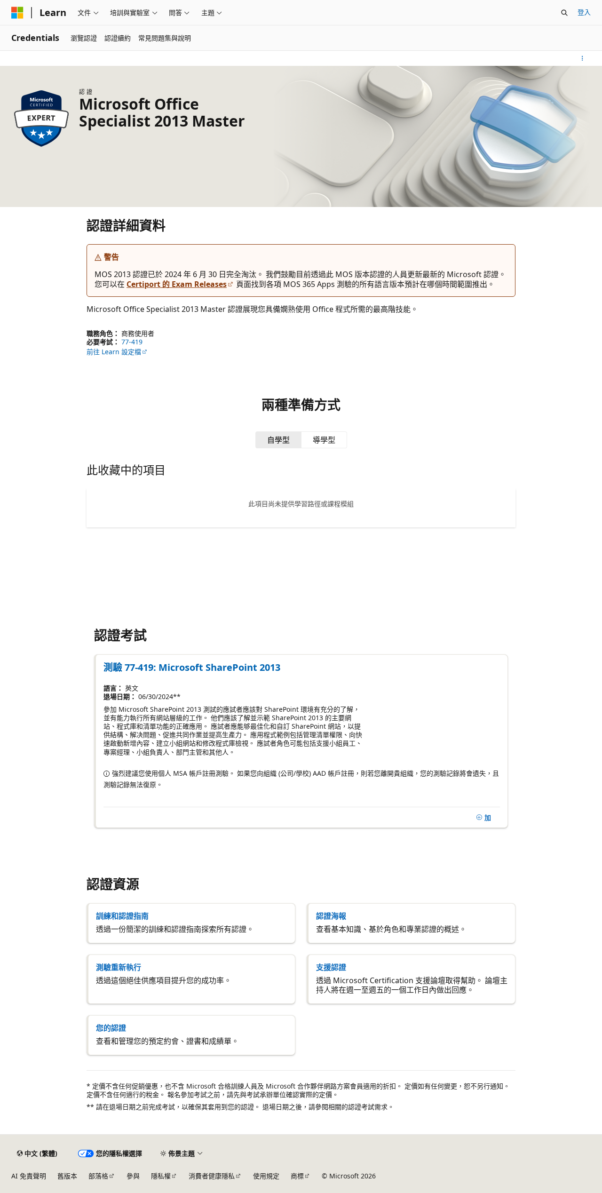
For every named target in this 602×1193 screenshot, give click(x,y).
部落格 (98, 1175)
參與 (133, 1175)
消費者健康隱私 (212, 1175)
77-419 (132, 341)
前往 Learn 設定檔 (114, 351)
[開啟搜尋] (564, 12)
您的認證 (111, 1028)
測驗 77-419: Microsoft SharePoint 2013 (191, 667)
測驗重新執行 (118, 967)
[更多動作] (582, 58)
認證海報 (331, 916)
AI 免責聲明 (28, 1175)
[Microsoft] (17, 13)
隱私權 (161, 1175)
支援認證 (331, 967)
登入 (584, 12)
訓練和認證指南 (122, 916)
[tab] (278, 439)
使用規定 (266, 1175)
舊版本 (67, 1175)
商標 (297, 1175)
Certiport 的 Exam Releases (177, 284)
